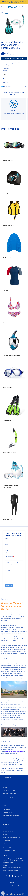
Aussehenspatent (8, 828)
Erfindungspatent (8, 831)
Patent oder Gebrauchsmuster (11, 837)
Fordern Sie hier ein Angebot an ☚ (14, 58)
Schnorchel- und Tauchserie (11, 815)
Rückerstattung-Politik (9, 793)
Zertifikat (5, 787)
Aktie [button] (4, 74)
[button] (1, 6)
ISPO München (7, 847)
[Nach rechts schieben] (17, 122)
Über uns (5, 781)
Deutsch (13, 885)
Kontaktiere (6, 784)
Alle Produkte (6, 809)
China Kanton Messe (8, 844)
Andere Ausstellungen (9, 850)
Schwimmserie (7, 818)
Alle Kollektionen (7, 812)
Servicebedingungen (8, 797)
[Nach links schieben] (10, 122)
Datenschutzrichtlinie (9, 790)
